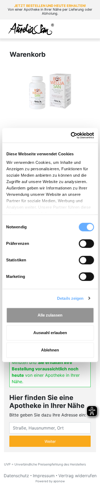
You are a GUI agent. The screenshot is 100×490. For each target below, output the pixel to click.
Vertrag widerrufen (77, 475)
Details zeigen (70, 298)
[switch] (86, 243)
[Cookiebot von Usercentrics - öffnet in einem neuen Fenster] (71, 135)
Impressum (44, 475)
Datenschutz (16, 475)
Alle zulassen (50, 315)
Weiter (50, 441)
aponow (59, 481)
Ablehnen (50, 350)
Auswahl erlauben (50, 332)
